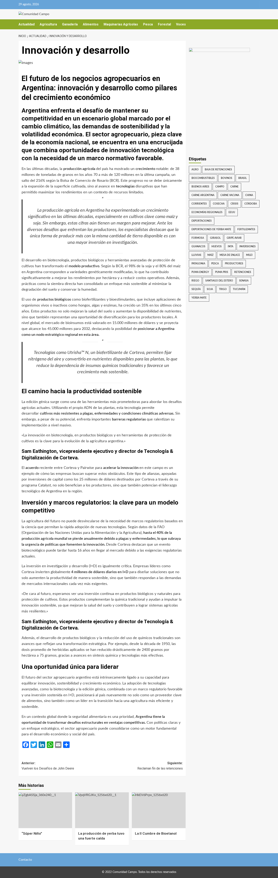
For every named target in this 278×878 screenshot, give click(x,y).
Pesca (148, 24)
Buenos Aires (200, 186)
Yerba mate (199, 298)
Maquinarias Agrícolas (121, 24)
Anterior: (48, 765)
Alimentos (91, 24)
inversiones (247, 246)
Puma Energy (200, 272)
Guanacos (198, 246)
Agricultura (48, 24)
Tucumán (239, 289)
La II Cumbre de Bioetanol (155, 833)
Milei (249, 255)
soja (210, 289)
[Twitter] (232, 4)
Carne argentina (203, 195)
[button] (257, 24)
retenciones (242, 272)
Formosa (198, 238)
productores (234, 263)
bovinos (226, 178)
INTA (230, 246)
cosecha (218, 204)
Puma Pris (221, 272)
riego (195, 280)
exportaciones (202, 221)
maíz (210, 255)
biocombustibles (203, 178)
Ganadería (70, 24)
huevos (216, 246)
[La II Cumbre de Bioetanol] (159, 810)
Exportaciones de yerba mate (211, 229)
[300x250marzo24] (219, 73)
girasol (215, 238)
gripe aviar (234, 238)
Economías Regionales (207, 212)
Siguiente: (160, 765)
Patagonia (198, 263)
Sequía (196, 289)
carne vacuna (229, 195)
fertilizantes (246, 229)
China (249, 195)
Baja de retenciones (218, 169)
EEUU (232, 212)
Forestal (164, 24)
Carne (234, 186)
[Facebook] (240, 4)
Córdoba (250, 204)
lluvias (196, 255)
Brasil (242, 178)
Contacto (25, 859)
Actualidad (27, 24)
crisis (234, 204)
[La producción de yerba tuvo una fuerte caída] (102, 810)
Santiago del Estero (219, 280)
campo (219, 186)
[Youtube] (255, 4)
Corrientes (199, 204)
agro (195, 169)
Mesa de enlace (230, 255)
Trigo (223, 289)
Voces (181, 24)
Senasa (243, 280)
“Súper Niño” (32, 833)
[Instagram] (248, 4)
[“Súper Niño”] (45, 810)
